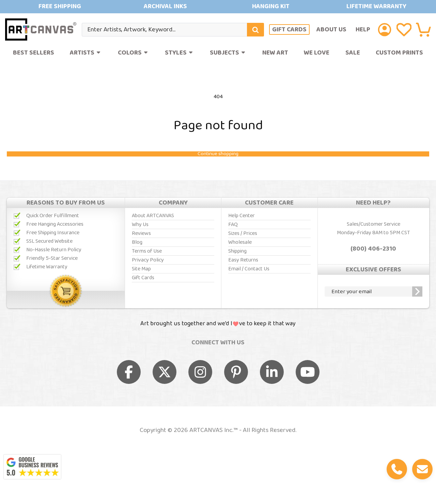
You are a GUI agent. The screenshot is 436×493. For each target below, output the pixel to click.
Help (363, 29)
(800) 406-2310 (373, 249)
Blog (137, 242)
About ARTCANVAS (153, 215)
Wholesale (240, 242)
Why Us (140, 224)
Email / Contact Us (248, 269)
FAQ (233, 224)
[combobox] (173, 29)
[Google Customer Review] (32, 466)
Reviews (141, 233)
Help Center (241, 215)
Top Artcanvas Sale (218, 6)
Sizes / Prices (242, 233)
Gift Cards (289, 30)
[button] (423, 29)
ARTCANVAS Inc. (211, 430)
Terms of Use (147, 251)
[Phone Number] (397, 469)
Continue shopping (218, 153)
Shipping (237, 251)
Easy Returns (243, 260)
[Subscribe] (417, 291)
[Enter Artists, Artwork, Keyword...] (255, 29)
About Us (331, 29)
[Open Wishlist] (403, 29)
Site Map (141, 269)
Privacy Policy (148, 260)
